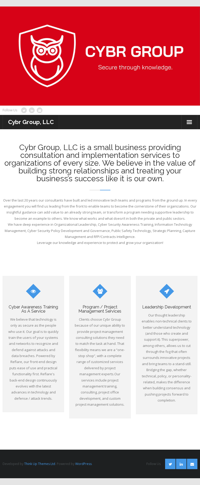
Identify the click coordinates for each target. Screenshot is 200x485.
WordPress (83, 464)
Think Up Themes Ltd (39, 464)
